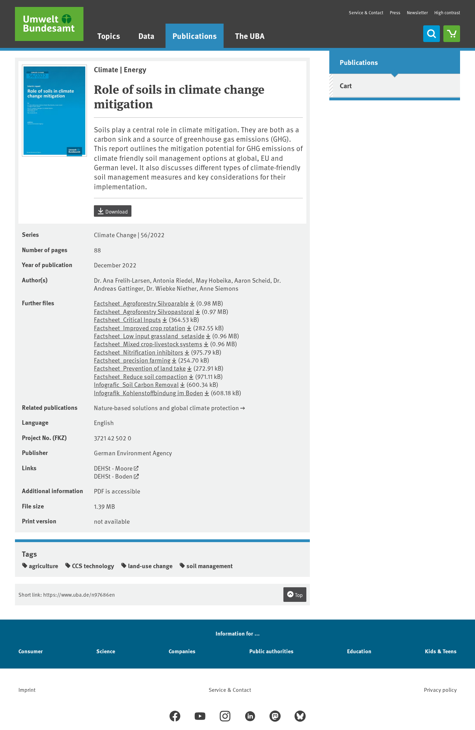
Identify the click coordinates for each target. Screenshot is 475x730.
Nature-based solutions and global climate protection (166, 408)
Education (359, 651)
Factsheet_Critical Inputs (127, 319)
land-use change (150, 565)
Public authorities (271, 651)
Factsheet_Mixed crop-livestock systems (148, 343)
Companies (182, 651)
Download (116, 211)
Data (146, 35)
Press (395, 12)
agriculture (43, 565)
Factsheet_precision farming (132, 360)
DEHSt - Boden (113, 476)
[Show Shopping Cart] (451, 33)
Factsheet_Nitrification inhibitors (138, 352)
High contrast (447, 13)
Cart (346, 85)
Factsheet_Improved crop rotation (139, 327)
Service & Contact (366, 12)
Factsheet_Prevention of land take (140, 368)
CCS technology (93, 565)
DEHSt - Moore (113, 468)
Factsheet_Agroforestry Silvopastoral (144, 311)
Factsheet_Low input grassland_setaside (149, 335)
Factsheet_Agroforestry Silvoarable (141, 303)
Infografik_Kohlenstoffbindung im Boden (148, 392)
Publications (194, 35)
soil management (209, 565)
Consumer (30, 651)
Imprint (26, 689)
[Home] (49, 24)
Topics (108, 35)
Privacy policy (440, 689)
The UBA (250, 35)
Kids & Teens (441, 651)
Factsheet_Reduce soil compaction (140, 376)
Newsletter (417, 12)
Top (298, 594)
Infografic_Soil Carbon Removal (136, 384)
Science (105, 651)
